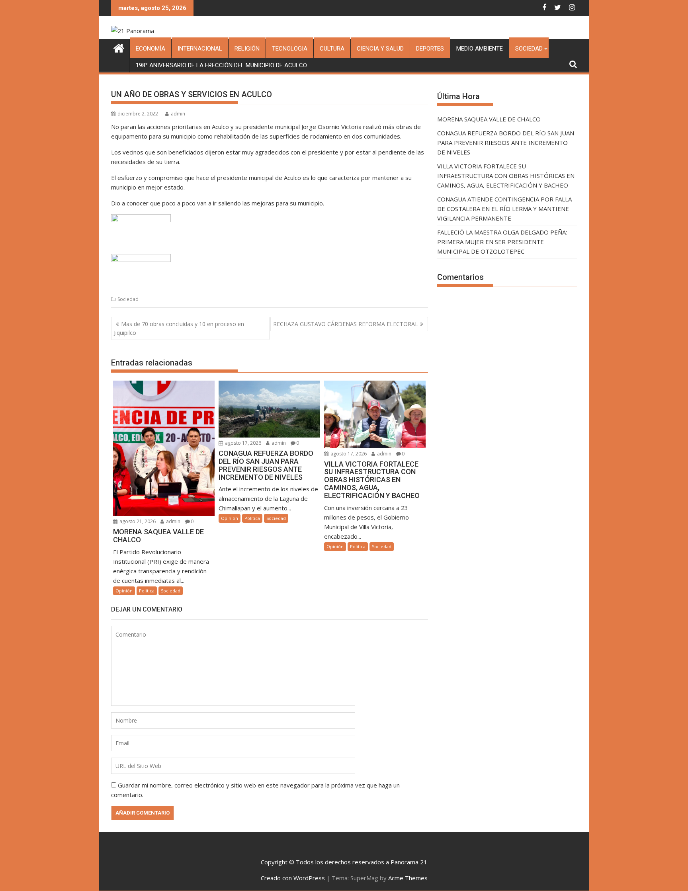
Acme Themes (408, 878)
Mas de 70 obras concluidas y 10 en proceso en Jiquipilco (179, 328)
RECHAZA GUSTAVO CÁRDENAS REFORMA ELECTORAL (345, 324)
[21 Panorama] (118, 47)
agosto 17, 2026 (242, 443)
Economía (150, 48)
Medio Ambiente (479, 48)
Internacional (200, 48)
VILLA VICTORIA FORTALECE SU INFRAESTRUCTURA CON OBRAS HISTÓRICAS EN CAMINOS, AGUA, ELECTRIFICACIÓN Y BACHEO (506, 175)
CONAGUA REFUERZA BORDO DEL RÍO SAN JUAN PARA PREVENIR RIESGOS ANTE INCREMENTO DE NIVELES (505, 142)
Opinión (124, 591)
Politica (146, 591)
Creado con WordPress (293, 878)
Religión (247, 48)
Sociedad (529, 48)
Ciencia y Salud (380, 48)
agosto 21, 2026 (137, 521)
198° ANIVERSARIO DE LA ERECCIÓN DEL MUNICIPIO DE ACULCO (221, 65)
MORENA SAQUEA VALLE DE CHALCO (489, 119)
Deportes (430, 48)
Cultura (332, 48)
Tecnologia (289, 48)
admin (178, 113)
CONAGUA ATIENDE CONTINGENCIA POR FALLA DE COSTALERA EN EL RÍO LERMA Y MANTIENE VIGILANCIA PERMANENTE (504, 208)
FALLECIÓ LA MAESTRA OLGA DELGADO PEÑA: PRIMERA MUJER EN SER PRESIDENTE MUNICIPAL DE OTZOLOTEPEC (502, 241)
